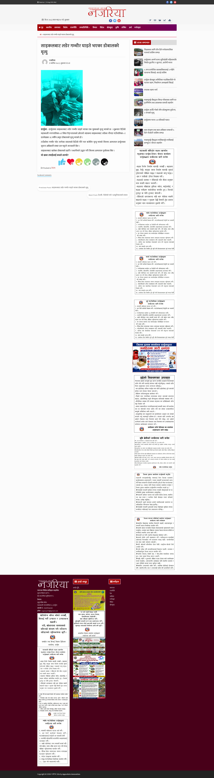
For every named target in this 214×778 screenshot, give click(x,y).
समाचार (57, 27)
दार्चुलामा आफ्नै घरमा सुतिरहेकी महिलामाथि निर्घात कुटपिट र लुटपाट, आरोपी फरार (160, 61)
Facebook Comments (44, 175)
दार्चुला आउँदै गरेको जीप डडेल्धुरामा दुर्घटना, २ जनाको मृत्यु (160, 111)
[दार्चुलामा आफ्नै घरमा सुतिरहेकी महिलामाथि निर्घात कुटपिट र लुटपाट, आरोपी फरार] (138, 62)
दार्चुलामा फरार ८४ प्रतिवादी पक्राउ (156, 120)
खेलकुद (110, 27)
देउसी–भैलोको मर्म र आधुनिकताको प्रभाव (113, 195)
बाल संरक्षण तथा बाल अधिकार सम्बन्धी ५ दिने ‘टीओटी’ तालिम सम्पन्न (159, 131)
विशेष (65, 27)
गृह (42, 27)
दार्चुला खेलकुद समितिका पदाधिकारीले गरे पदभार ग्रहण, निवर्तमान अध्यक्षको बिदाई (160, 81)
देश (111, 593)
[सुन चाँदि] (170, 20)
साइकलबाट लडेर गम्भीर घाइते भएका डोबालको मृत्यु (70, 187)
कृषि (117, 27)
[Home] (40, 34)
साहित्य (112, 596)
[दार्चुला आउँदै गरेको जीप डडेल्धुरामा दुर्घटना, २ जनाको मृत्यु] (138, 113)
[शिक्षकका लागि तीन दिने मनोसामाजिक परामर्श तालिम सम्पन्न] (138, 52)
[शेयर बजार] (165, 20)
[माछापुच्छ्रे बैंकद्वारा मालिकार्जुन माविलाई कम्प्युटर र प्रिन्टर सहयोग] (138, 143)
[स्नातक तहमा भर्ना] (138, 92)
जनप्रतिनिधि (84, 27)
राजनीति (73, 27)
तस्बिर (123, 27)
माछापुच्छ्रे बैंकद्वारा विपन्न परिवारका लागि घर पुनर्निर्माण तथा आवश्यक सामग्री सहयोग (160, 101)
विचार (95, 27)
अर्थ (130, 27)
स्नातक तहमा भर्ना (150, 90)
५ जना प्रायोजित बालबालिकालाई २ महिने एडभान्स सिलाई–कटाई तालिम (159, 71)
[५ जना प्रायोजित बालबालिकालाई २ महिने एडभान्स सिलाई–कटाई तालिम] (138, 72)
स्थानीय (49, 27)
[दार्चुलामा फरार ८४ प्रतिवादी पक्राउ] (138, 123)
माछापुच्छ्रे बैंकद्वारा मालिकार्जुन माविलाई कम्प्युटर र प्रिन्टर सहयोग (158, 141)
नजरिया (52, 60)
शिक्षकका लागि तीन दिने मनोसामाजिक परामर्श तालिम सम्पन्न (158, 51)
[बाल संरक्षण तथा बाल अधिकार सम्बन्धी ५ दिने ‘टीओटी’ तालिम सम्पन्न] (138, 133)
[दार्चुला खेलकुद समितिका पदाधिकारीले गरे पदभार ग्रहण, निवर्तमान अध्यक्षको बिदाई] (138, 82)
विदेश (102, 27)
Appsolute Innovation (71, 774)
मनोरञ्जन (137, 27)
